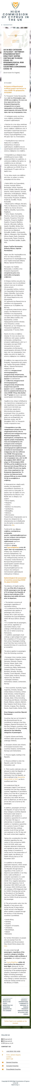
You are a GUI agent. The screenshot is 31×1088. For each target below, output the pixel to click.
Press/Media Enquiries (13, 1069)
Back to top (15, 1084)
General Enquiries (12, 1062)
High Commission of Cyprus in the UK (15, 15)
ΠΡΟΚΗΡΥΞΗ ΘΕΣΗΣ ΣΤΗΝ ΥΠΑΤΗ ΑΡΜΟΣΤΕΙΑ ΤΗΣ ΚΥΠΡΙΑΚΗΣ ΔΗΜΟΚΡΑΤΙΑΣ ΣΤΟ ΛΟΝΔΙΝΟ (8, 1004)
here (5, 946)
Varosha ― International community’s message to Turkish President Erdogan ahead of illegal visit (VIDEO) (23, 1006)
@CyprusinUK (7, 1039)
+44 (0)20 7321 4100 (13, 1051)
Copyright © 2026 (7, 1081)
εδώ (13, 525)
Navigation (7, 25)
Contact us (6, 1046)
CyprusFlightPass (12, 962)
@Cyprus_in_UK (8, 1043)
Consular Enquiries (12, 1066)
